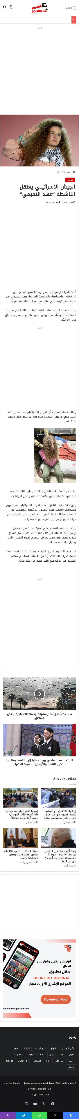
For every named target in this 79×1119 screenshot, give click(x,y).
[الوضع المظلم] (11, 9)
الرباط (27, 1048)
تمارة (42, 1055)
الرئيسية (68, 172)
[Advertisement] (39, 70)
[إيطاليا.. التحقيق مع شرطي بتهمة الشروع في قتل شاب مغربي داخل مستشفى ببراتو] (58, 798)
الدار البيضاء (40, 1048)
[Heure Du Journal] (39, 8)
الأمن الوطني (68, 1048)
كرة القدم (23, 1061)
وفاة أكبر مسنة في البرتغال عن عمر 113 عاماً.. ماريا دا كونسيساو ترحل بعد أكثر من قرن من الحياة (60, 856)
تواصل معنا (44, 1094)
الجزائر (53, 1048)
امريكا (61, 1055)
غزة (47, 1061)
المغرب (16, 1048)
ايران (51, 1055)
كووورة (9, 1061)
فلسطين (37, 1061)
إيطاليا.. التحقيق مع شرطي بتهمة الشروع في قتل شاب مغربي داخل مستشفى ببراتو (60, 814)
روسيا (71, 1061)
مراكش (71, 1067)
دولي (59, 172)
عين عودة (58, 1061)
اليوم (71, 1055)
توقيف (31, 1055)
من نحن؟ (33, 1094)
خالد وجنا (18, 1055)
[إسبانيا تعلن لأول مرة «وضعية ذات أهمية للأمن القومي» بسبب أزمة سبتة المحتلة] (20, 798)
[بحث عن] (4, 9)
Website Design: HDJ (40, 1088)
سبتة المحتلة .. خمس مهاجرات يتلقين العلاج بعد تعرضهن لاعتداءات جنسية (21, 854)
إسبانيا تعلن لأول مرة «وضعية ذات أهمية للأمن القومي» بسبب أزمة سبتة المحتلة (21, 814)
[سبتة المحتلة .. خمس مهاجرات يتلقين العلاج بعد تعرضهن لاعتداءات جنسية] (20, 837)
